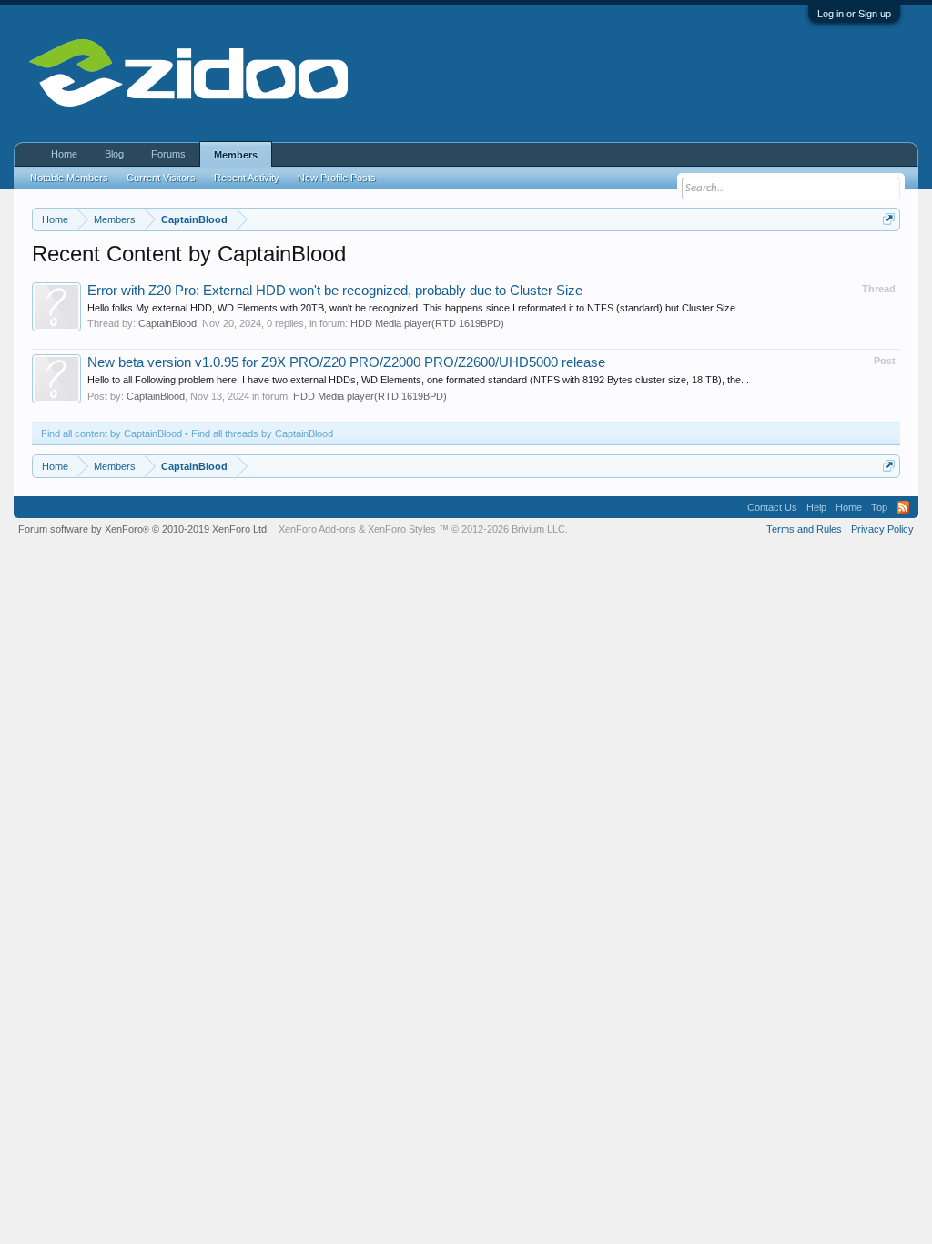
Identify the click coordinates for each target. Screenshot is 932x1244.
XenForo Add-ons (317, 529)
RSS (903, 507)
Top (879, 507)
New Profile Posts (337, 177)
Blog (114, 153)
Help (816, 507)
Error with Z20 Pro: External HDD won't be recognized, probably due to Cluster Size (334, 290)
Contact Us (772, 507)
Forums (168, 153)
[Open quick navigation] (889, 219)
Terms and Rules (804, 529)
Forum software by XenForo (143, 529)
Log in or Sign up (854, 13)
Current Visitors (161, 177)
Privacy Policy (882, 529)
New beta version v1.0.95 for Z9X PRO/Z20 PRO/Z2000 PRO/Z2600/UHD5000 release (346, 362)
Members (236, 154)
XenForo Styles (402, 529)
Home (64, 153)
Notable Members (69, 177)
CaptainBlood (167, 323)
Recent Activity (246, 177)
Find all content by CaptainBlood (111, 433)
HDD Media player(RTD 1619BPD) (427, 323)
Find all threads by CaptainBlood (262, 433)
